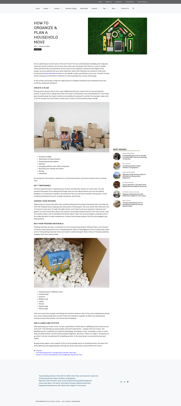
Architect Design (71, 8)
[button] (133, 8)
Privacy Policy (130, 2)
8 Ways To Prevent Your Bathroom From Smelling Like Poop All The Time (59, 355)
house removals (50, 73)
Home (100, 2)
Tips (104, 8)
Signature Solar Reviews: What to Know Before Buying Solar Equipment (134, 176)
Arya (35, 46)
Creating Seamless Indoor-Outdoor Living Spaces (132, 166)
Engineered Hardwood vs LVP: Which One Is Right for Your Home (134, 195)
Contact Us (118, 2)
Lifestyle (38, 49)
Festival (94, 8)
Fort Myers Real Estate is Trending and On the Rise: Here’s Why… (56, 353)
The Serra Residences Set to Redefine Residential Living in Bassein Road (133, 204)
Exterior (56, 8)
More (113, 8)
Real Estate (84, 8)
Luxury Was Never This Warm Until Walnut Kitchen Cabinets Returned (135, 185)
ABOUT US (109, 2)
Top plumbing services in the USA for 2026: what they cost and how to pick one (135, 157)
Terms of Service (142, 2)
